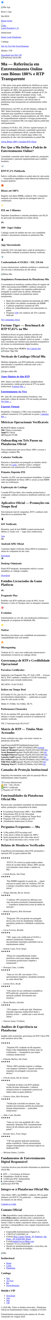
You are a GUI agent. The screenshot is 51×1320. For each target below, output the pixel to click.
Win (16, 55)
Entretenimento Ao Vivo (14, 391)
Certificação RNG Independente (16, 1179)
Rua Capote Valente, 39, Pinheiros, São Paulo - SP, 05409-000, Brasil (26, 1237)
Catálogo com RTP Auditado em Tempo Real (22, 816)
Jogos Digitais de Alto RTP (15, 376)
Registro (13, 28)
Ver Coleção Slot (34, 348)
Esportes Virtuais (10, 406)
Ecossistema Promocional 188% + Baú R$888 (22, 812)
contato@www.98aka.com (23, 1241)
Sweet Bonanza (22, 46)
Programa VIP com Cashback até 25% (19, 819)
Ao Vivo (8, 46)
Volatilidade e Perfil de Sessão (15, 1176)
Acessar (41, 747)
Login (3, 28)
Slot (2, 46)
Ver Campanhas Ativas (10, 320)
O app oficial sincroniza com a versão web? (21, 839)
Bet (13, 46)
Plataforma (16, 37)
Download (5, 55)
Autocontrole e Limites (12, 1181)
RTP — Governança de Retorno (16, 1174)
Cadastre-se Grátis (8, 1204)
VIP (20, 55)
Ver (46, 750)
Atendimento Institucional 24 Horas (18, 821)
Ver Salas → (6, 401)
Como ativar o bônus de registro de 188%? (20, 835)
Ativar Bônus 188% (9, 142)
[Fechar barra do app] (2, 5)
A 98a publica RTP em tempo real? (17, 832)
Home (3, 37)
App (12, 55)
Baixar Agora (6, 21)
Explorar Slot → (19, 386)
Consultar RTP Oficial (27, 142)
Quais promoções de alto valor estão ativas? (21, 837)
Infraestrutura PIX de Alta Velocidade (18, 814)
